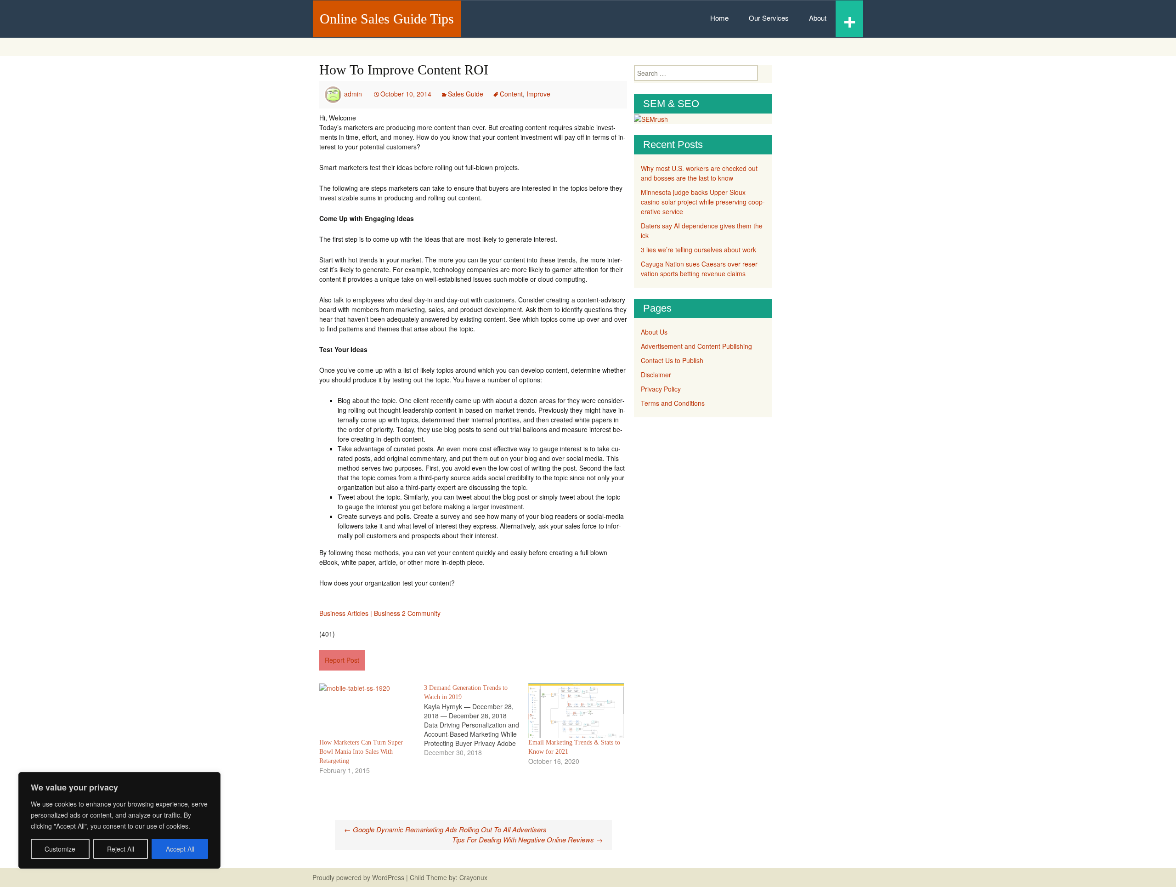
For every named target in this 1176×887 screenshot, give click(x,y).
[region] (119, 820)
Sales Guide (465, 93)
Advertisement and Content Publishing (696, 346)
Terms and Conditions (673, 403)
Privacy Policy (661, 388)
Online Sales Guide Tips (387, 18)
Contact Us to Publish (672, 360)
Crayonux (472, 877)
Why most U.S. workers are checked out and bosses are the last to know (699, 173)
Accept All (180, 848)
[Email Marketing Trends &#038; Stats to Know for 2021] (576, 710)
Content (511, 93)
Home (719, 18)
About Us (654, 331)
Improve (538, 93)
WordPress (388, 877)
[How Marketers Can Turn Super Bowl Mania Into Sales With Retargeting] (367, 710)
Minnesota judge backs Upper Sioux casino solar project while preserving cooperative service (703, 202)
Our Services (769, 18)
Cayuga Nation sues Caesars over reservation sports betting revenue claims (700, 268)
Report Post (342, 660)
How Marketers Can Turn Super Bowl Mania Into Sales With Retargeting (361, 751)
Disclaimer (656, 374)
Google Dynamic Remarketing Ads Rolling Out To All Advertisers (445, 829)
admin (353, 93)
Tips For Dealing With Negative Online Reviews (527, 839)
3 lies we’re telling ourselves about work (698, 249)
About (817, 18)
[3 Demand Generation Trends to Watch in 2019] (476, 720)
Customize (60, 848)
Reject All (120, 848)
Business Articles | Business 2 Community (380, 613)
